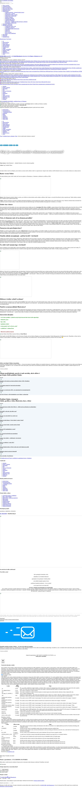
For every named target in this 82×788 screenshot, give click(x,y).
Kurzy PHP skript (46, 71)
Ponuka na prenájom (7, 506)
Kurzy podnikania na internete (17, 74)
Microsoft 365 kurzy (46, 65)
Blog (4, 89)
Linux (4, 54)
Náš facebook (5, 500)
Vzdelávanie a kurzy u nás (10, 26)
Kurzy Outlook (3, 65)
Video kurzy (33, 69)
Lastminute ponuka (6, 6)
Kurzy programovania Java (24, 84)
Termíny (4, 115)
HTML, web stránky (7, 49)
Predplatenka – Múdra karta (10, 22)
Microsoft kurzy (18, 65)
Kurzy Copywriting (42, 76)
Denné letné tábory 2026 (8, 8)
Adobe (1, 145)
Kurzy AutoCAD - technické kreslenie (17, 69)
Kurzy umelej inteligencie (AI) (13, 61)
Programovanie (6, 47)
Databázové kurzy (24, 81)
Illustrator (10, 145)
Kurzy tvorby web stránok (31, 71)
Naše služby (5, 34)
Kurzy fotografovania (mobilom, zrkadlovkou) (57, 69)
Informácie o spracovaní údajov (6, 786)
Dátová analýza (6, 42)
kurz (14, 145)
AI (3, 41)
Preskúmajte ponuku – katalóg (11, 14)
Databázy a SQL (6, 50)
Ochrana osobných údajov (39, 780)
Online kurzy (5, 117)
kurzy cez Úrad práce (7, 91)
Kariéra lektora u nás (7, 504)
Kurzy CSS (53, 71)
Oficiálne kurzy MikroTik (5, 79)
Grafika (4, 48)
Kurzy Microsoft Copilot (62, 62)
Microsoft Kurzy (15, 62)
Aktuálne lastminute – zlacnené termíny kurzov (14, 12)
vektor (17, 145)
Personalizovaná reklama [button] (6, 744)
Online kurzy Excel (10, 65)
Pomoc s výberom (6, 87)
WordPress (5, 51)
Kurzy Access (77, 64)
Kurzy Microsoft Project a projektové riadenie (46, 64)
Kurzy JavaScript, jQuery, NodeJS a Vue (64, 71)
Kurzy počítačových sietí (31, 79)
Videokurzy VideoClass (7, 24)
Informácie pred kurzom (7, 25)
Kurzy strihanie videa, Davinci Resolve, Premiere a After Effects (13, 67)
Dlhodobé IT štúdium (9, 18)
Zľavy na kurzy (8, 32)
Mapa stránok (5, 499)
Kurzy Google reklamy (23, 77)
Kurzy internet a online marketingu (68, 74)
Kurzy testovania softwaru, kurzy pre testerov (9, 84)
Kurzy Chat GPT (3, 61)
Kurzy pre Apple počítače (51, 62)
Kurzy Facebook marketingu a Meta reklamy (52, 74)
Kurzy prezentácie (70, 64)
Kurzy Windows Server (15, 79)
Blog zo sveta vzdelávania (10, 33)
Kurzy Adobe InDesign (4, 69)
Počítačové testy (6, 502)
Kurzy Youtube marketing (32, 76)
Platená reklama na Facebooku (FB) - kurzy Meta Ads (57, 76)
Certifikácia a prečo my (10, 27)
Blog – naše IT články (7, 496)
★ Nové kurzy (6, 109)
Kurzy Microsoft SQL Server (44, 81)
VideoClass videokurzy (10, 20)
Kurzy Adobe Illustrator (54, 67)
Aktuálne (4, 86)
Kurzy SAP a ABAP (37, 65)
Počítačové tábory (62, 61)
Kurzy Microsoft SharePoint (27, 65)
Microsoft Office (6, 45)
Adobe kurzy (28, 69)
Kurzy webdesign (11, 71)
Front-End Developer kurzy (20, 71)
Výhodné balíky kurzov (10, 19)
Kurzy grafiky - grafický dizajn (32, 67)
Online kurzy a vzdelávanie (10, 15)
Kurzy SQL (30, 81)
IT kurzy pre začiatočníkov (25, 61)
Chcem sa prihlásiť (4, 368)
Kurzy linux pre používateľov (52, 61)
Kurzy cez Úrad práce (7, 7)
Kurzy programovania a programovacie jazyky (45, 84)
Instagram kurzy (26, 74)
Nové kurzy (8, 39)
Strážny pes (7, 31)
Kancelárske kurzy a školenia (34, 62)
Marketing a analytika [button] (5, 717)
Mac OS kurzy (43, 62)
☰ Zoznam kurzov (6, 110)
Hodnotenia (5, 93)
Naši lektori (7, 29)
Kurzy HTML (40, 71)
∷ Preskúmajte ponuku (7, 112)
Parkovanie (5, 35)
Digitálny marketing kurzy (5, 74)
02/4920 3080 (4, 777)
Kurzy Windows (34, 61)
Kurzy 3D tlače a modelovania (75, 67)
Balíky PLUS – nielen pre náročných (10, 497)
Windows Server (6, 52)
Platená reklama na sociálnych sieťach (11, 77)
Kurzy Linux (23, 79)
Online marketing (6, 44)
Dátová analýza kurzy (15, 81)
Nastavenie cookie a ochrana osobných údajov (9, 619)
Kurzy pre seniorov (42, 61)
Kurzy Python (33, 84)
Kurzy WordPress (3, 71)
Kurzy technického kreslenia (42, 69)
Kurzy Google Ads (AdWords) (21, 76)
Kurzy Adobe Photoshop (44, 67)
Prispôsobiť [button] (2, 618)
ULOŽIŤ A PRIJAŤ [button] (5, 750)
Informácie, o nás (6, 96)
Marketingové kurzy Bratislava (36, 74)
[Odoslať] (12, 783)
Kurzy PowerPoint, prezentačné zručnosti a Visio (27, 64)
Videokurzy (5, 116)
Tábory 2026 (5, 119)
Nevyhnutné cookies (7, 674)
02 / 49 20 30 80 (3, 513)
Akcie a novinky (6, 5)
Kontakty (4, 99)
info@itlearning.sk (12, 777)
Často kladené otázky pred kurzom (12, 28)
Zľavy (4, 94)
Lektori (4, 92)
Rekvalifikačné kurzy (23, 62)
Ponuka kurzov (6, 11)
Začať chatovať (5, 769)
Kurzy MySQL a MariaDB (5, 81)
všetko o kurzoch (6, 95)
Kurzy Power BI (3, 64)
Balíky (4, 114)
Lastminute (5, 113)
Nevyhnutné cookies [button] (5, 673)
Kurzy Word (58, 64)
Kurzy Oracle (35, 81)
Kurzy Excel (5, 43)
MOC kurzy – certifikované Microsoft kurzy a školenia (16, 21)
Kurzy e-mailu (9, 62)
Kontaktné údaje (6, 36)
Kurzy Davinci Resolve (64, 67)
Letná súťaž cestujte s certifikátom (9, 495)
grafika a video (5, 145)
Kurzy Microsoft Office (12, 64)
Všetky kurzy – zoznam (10, 13)
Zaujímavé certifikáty (7, 503)
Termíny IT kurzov (9, 17)
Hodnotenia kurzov (6, 10)
